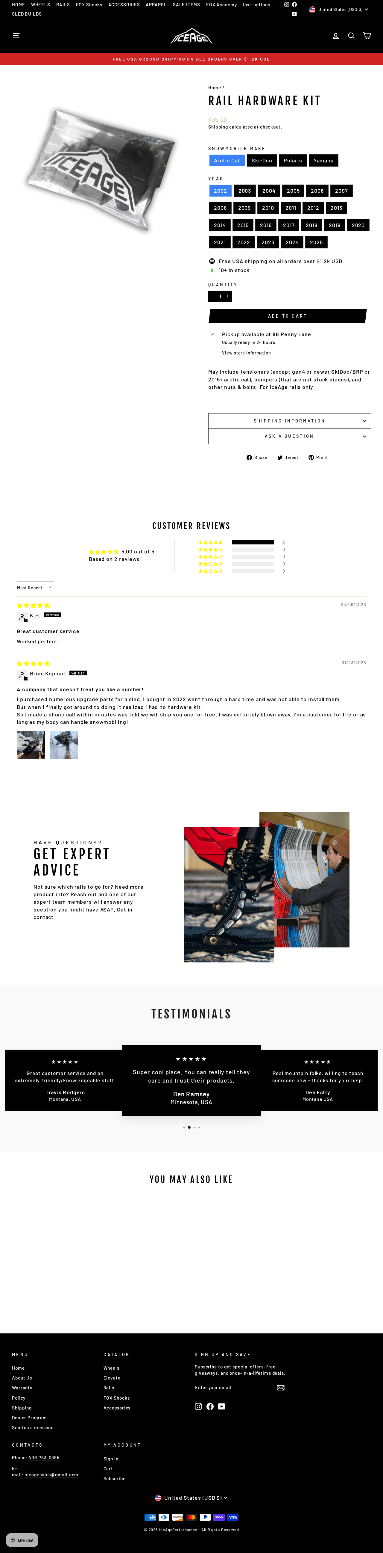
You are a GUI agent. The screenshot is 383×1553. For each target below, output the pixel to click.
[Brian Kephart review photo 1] (31, 745)
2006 (317, 190)
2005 (293, 190)
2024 (292, 242)
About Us (22, 1377)
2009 (244, 207)
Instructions (256, 4)
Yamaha (324, 160)
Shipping (218, 126)
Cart (108, 1468)
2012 (313, 207)
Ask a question (289, 436)
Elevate (112, 1377)
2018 (311, 225)
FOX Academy (221, 4)
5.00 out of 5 (137, 551)
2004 (269, 190)
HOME (18, 4)
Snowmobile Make (237, 148)
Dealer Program (29, 1417)
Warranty (22, 1387)
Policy (18, 1397)
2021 (220, 242)
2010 (268, 207)
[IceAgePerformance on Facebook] (210, 1406)
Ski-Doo (262, 160)
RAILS (63, 4)
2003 (244, 190)
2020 (358, 225)
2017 (289, 225)
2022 (243, 242)
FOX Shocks (89, 4)
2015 (243, 225)
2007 (341, 190)
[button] (211, 542)
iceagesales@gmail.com (51, 1474)
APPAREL (156, 4)
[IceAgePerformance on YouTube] (221, 1406)
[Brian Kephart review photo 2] (63, 745)
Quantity (223, 284)
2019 (335, 225)
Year (216, 178)
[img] (33, 605)
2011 (290, 207)
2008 (220, 207)
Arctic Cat (227, 160)
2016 (266, 225)
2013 (336, 207)
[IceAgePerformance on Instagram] (198, 1406)
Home (214, 87)
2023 (268, 242)
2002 (220, 190)
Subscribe (115, 1478)
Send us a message (33, 1427)
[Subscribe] (281, 1387)
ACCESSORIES (124, 4)
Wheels (111, 1368)
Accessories (117, 1407)
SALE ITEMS (186, 4)
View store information (246, 352)
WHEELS (40, 4)
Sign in (111, 1458)
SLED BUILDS (27, 13)
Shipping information (290, 420)
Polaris (293, 160)
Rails (109, 1387)
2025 (316, 242)
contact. (44, 917)
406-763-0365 (44, 1457)
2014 (220, 225)
